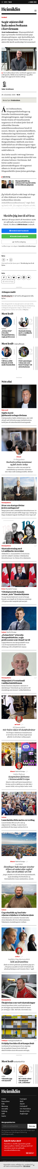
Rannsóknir (6, 1101)
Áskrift (22, 1104)
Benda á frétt (24, 1111)
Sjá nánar (26, 1166)
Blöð (21, 1101)
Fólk (3, 1104)
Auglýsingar (24, 1114)
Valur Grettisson (8, 89)
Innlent (4, 17)
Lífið (3, 1114)
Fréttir (4, 1099)
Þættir (4, 1116)
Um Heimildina (25, 1109)
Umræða (5, 1109)
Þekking (4, 1111)
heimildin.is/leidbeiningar (27, 246)
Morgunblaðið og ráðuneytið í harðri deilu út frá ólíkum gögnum (25, 183)
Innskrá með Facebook (20, 231)
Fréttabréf (23, 1106)
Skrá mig (32, 1126)
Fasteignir (23, 1099)
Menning (5, 1106)
